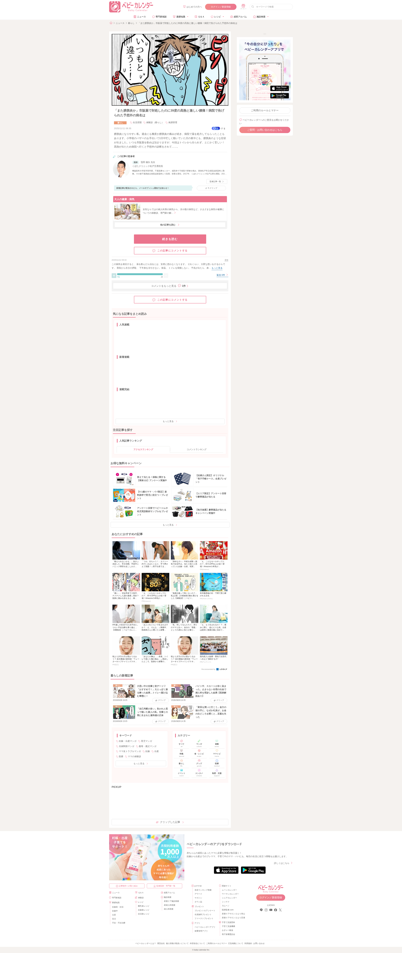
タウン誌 (198, 902)
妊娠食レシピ (143, 910)
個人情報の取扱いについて (177, 943)
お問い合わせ (259, 943)
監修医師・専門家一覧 (165, 886)
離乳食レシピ (143, 906)
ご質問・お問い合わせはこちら (264, 130)
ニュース (141, 16)
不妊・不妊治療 (118, 923)
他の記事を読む (168, 224)
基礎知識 (180, 16)
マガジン (198, 898)
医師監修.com (228, 910)
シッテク (225, 902)
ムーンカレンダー (229, 890)
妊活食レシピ (143, 914)
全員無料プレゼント (203, 914)
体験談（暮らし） (155, 122)
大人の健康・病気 (124, 199)
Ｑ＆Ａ (201, 16)
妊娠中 (115, 911)
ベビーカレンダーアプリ (205, 927)
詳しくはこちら (281, 863)
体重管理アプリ (201, 931)
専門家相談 (161, 16)
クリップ (212, 188)
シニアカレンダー (229, 898)
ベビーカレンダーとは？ (145, 943)
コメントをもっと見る (168, 286)
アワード (198, 894)
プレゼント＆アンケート (205, 910)
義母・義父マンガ (147, 746)
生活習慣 (137, 122)
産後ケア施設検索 (171, 901)
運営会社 (161, 943)
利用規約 (248, 943)
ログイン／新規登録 (221, 6)
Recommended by (208, 669)
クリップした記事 (170, 822)
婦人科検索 (168, 909)
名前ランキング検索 (203, 890)
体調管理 (172, 122)
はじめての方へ (194, 6)
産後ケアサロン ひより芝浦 (233, 918)
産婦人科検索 (169, 905)
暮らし (131, 23)
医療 (121, 756)
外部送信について (197, 943)
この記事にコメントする (172, 250)
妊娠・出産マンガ (127, 741)
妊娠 (147, 751)
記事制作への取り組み (128, 886)
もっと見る (168, 421)
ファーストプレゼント (204, 918)
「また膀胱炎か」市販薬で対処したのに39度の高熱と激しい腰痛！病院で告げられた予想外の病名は (187, 23)
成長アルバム (240, 16)
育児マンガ (146, 741)
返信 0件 (221, 275)
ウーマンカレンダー (230, 894)
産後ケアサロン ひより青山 (233, 914)
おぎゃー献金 (227, 930)
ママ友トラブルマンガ (130, 751)
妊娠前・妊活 (117, 907)
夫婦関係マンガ (126, 746)
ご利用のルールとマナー (265, 110)
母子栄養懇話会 (228, 934)
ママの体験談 (134, 756)
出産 (156, 751)
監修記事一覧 (215, 181)
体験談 (141, 898)
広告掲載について (235, 943)
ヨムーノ (225, 906)
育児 (114, 919)
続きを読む (170, 239)
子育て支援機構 (228, 926)
